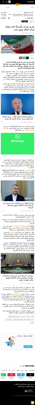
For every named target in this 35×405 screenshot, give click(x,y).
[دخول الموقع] (6, 1)
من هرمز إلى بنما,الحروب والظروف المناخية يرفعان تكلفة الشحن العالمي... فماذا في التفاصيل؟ (20, 15)
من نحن (32, 384)
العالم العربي (31, 370)
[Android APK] (28, 391)
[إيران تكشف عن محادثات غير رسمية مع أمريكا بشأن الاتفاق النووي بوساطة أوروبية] (17, 190)
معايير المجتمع (21, 386)
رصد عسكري (4, 370)
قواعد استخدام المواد (25, 384)
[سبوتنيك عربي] (31, 2)
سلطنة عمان (8, 319)
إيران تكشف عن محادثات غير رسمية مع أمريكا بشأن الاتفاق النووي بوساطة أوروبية (18, 205)
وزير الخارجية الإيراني (20, 226)
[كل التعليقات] (32, 402)
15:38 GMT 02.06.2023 (28, 33)
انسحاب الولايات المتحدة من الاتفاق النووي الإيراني (23, 319)
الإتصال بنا (16, 384)
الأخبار (32, 316)
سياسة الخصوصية (30, 386)
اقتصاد (18, 370)
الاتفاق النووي (16, 294)
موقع (17, 71)
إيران (28, 316)
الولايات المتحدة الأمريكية (14, 316)
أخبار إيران (23, 316)
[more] (2, 122)
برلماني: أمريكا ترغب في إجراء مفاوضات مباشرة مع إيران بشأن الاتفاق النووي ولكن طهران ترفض (17, 278)
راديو (10, 370)
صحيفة (13, 232)
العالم (32, 322)
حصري (13, 370)
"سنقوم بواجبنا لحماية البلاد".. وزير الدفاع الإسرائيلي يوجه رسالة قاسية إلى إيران (17, 118)
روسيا (22, 370)
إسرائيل (27, 170)
